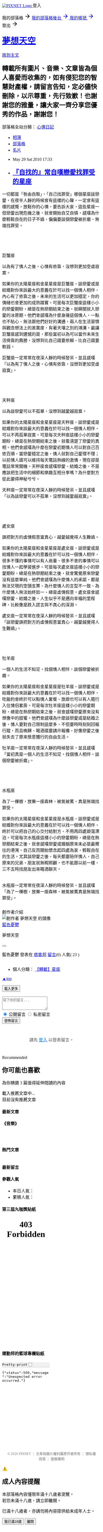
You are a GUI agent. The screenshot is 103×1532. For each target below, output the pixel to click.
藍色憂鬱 (10, 925)
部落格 (19, 144)
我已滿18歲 (13, 1522)
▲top (7, 978)
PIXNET (25, 1454)
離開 (30, 1522)
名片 (17, 150)
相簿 (17, 137)
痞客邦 (40, 954)
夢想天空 (19, 40)
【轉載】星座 (47, 969)
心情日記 (45, 127)
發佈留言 (11, 1021)
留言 (52, 954)
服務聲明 (57, 1459)
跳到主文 (10, 55)
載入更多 (11, 989)
